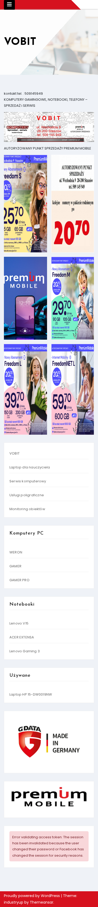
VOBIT (14, 453)
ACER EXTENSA (21, 637)
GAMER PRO (19, 580)
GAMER (15, 566)
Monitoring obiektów (27, 508)
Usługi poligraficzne (26, 495)
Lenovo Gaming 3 (24, 651)
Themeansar (41, 902)
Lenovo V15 (18, 623)
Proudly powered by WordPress (32, 895)
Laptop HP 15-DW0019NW (30, 694)
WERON (15, 552)
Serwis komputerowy (27, 481)
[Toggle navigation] (9, 5)
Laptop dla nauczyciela (29, 467)
